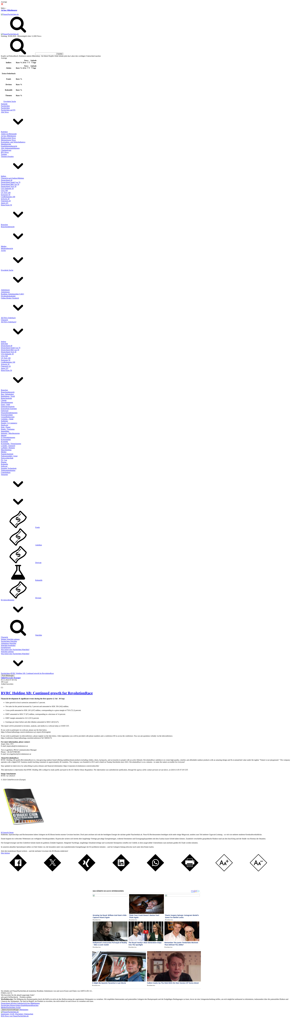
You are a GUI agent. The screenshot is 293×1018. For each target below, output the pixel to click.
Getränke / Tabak (7, 419)
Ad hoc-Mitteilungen (9, 10)
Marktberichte (6, 144)
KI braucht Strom (7, 832)
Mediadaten (24, 1010)
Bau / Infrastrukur (7, 394)
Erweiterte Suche (10, 101)
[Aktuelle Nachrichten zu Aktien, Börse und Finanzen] (10, 14)
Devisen (38, 598)
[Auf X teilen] (52, 871)
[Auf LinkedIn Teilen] (121, 871)
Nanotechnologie (7, 454)
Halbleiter (4, 421)
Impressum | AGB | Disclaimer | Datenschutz (17, 1014)
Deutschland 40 (6, 180)
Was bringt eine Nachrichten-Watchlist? (15, 650)
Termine (4, 154)
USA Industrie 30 (7, 188)
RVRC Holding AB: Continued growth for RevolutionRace (47, 693)
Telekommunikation (8, 470)
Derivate (38, 563)
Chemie (4, 400)
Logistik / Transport (8, 446)
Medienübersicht (7, 248)
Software (4, 466)
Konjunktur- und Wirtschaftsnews (13, 142)
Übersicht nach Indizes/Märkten (12, 178)
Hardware (4, 425)
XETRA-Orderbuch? (8, 322)
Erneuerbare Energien (9, 409)
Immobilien (5, 431)
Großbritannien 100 (8, 197)
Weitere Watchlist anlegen (10, 639)
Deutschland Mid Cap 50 (10, 184)
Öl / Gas (4, 460)
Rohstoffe (4, 464)
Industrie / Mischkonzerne (10, 433)
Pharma (3, 462)
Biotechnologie (6, 398)
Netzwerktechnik (7, 458)
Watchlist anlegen (7, 652)
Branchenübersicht (7, 227)
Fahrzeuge (4, 411)
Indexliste (4, 344)
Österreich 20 (6, 201)
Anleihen (38, 545)
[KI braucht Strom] (22, 830)
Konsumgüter (6, 439)
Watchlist (38, 635)
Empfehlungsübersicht (9, 146)
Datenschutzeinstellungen (10, 1010)
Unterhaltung (5, 472)
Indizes (3, 176)
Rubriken (4, 132)
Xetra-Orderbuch (18, 1003)
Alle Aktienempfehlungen (10, 148)
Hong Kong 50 (6, 205)
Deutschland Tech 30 (8, 186)
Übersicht (4, 320)
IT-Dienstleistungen (8, 437)
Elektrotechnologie (8, 407)
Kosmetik (4, 442)
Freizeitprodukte (7, 415)
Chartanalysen (6, 150)
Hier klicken (5, 853)
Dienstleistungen (7, 402)
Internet (3, 435)
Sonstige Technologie (8, 468)
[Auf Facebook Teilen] (18, 871)
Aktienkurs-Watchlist (8, 643)
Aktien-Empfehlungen (23, 1005)
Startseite (4, 104)
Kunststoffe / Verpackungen (11, 444)
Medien (3, 246)
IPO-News (5, 152)
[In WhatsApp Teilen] (155, 871)
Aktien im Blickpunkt (9, 134)
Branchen (4, 225)
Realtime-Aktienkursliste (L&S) (12, 294)
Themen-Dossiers (7, 156)
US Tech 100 (6, 193)
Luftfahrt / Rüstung (8, 448)
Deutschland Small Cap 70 (10, 182)
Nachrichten (5, 106)
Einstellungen (6, 647)
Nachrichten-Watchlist (9, 641)
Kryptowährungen (7, 600)
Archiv (3, 250)
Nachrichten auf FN (8, 110)
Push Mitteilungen (8, 675)
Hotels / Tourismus (8, 429)
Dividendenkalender (8, 296)
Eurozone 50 (5, 195)
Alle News (5, 112)
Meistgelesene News (8, 140)
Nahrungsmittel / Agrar (9, 456)
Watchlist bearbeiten (8, 645)
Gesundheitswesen (7, 417)
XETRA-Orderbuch (8, 318)
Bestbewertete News (8, 138)
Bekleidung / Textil (8, 396)
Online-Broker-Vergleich (10, 298)
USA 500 (4, 191)
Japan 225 (4, 203)
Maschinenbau (6, 450)
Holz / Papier (5, 427)
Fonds (37, 527)
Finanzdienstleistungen (9, 413)
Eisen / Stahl (5, 404)
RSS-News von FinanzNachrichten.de (15, 1016)
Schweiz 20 (5, 199)
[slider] (4, 685)
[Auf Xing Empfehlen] (87, 871)
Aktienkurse (5, 290)
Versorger (4, 474)
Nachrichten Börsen (8, 1005)
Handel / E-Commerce (9, 423)
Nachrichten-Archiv (13, 1007)
